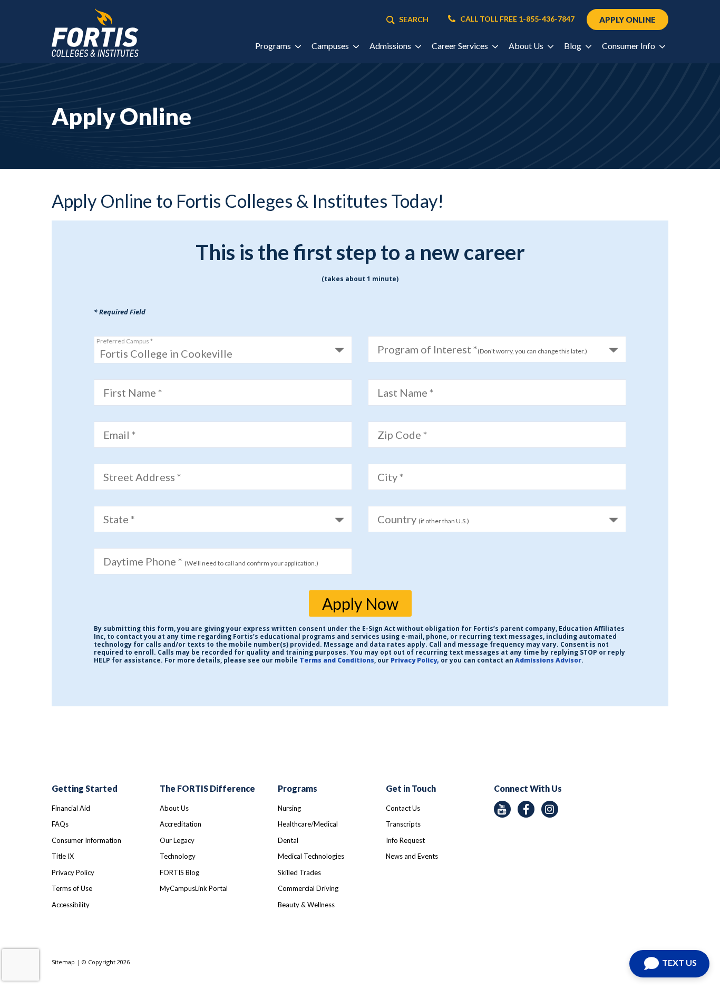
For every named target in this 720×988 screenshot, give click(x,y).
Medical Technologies (311, 856)
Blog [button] (573, 46)
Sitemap (63, 962)
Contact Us (403, 808)
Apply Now (360, 603)
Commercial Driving (308, 888)
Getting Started (85, 788)
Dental (288, 840)
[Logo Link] (95, 32)
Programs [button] (274, 46)
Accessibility (71, 904)
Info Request (405, 840)
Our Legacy (177, 840)
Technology (178, 856)
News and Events (412, 856)
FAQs (60, 824)
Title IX (63, 856)
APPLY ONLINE (627, 19)
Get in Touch (411, 788)
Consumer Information (86, 840)
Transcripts (403, 824)
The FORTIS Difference (207, 788)
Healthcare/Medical (308, 824)
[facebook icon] (526, 809)
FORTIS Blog (179, 872)
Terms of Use (72, 888)
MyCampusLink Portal (194, 888)
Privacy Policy (73, 872)
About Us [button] (527, 46)
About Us (174, 808)
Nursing (289, 808)
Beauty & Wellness (306, 904)
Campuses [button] (331, 46)
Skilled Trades (299, 872)
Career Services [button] (461, 46)
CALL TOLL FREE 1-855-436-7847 (517, 19)
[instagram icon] (549, 809)
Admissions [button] (391, 46)
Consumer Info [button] (629, 46)
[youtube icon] (502, 809)
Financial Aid (71, 808)
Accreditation (180, 824)
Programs (297, 788)
